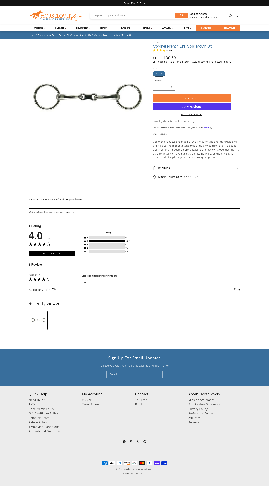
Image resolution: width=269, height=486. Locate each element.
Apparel (166, 27)
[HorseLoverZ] (56, 15)
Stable (146, 27)
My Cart (87, 400)
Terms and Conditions (44, 427)
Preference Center (200, 413)
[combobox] (139, 15)
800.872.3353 (198, 14)
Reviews (194, 422)
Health (104, 27)
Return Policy (38, 422)
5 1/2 (159, 73)
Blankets (125, 27)
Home (32, 35)
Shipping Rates (39, 418)
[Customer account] (230, 15)
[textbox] (134, 206)
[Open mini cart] (237, 15)
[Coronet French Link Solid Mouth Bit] (38, 320)
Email (139, 404)
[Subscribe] (159, 374)
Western (38, 27)
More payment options (191, 114)
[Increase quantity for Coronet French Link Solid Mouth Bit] (171, 87)
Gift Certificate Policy (43, 413)
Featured (206, 27)
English (59, 27)
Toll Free (141, 400)
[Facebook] (124, 442)
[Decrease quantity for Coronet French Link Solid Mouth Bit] (156, 87)
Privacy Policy (198, 409)
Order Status (90, 404)
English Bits (65, 35)
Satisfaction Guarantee (204, 404)
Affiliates (194, 418)
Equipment (82, 27)
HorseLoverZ (128, 469)
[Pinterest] (144, 442)
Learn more (69, 212)
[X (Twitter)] (137, 442)
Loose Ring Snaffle (82, 35)
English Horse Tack (47, 35)
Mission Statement (201, 400)
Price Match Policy (41, 409)
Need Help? (37, 400)
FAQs (32, 404)
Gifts (186, 27)
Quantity (157, 80)
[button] (196, 168)
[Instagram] (131, 442)
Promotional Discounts (45, 431)
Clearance (229, 27)
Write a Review (52, 253)
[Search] (181, 15)
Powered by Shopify (144, 469)
